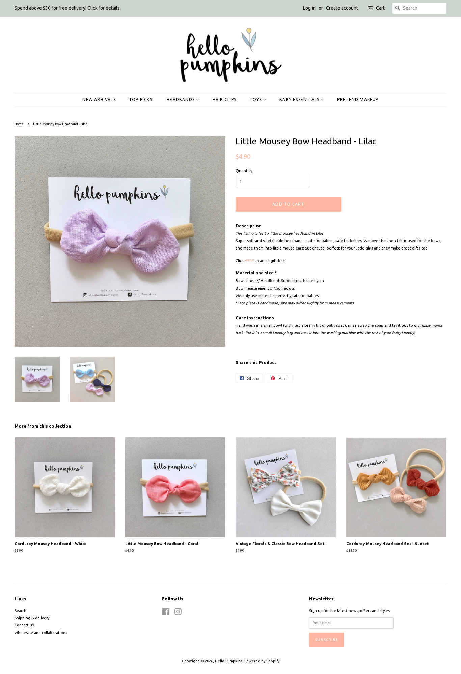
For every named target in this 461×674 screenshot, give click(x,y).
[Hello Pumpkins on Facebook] (166, 613)
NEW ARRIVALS (98, 99)
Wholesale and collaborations (41, 633)
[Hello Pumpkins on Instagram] (178, 613)
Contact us (24, 625)
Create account (342, 8)
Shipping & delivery (32, 618)
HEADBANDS (181, 99)
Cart (380, 8)
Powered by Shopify (261, 661)
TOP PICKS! (141, 99)
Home (19, 124)
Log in (309, 8)
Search (20, 611)
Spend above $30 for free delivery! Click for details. (68, 8)
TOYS (256, 99)
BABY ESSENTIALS (300, 99)
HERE (249, 261)
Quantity (244, 170)
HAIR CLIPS (225, 99)
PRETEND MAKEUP (358, 99)
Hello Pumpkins (228, 661)
